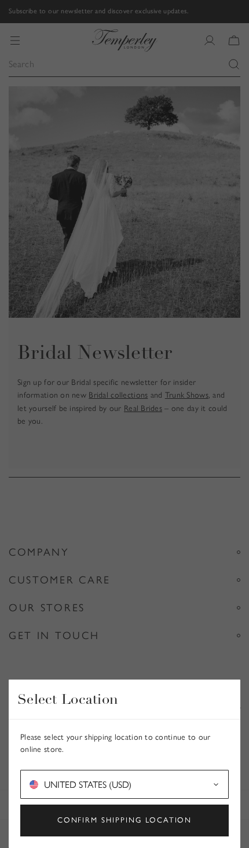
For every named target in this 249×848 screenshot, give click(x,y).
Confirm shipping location (124, 820)
